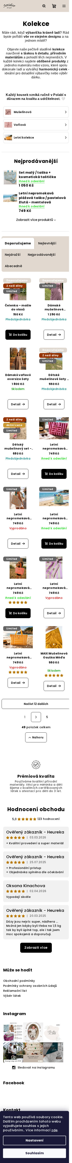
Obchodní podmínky (19, 981)
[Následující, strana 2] (36, 717)
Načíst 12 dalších (36, 704)
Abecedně (13, 266)
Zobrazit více (35, 947)
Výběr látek (12, 996)
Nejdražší (13, 254)
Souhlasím (34, 1153)
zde (54, 1130)
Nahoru (37, 737)
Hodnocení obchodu (36, 809)
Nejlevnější (47, 243)
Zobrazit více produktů (34, 219)
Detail (51, 335)
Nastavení (35, 1140)
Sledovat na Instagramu (36, 1068)
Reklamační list (15, 991)
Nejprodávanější (42, 254)
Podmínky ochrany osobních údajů (30, 986)
